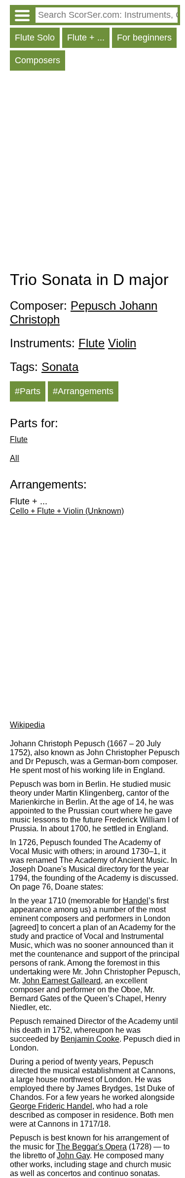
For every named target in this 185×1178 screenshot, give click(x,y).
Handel (135, 900)
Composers (37, 60)
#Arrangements (83, 391)
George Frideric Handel (51, 1106)
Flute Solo (35, 37)
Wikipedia (27, 725)
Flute (91, 343)
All (14, 458)
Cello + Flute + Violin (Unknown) (67, 511)
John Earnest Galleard (61, 980)
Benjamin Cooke (90, 1039)
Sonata (59, 366)
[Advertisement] (92, 173)
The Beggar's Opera (91, 1146)
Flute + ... (86, 37)
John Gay (73, 1155)
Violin (122, 343)
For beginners (144, 37)
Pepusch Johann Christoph (83, 312)
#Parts (27, 391)
